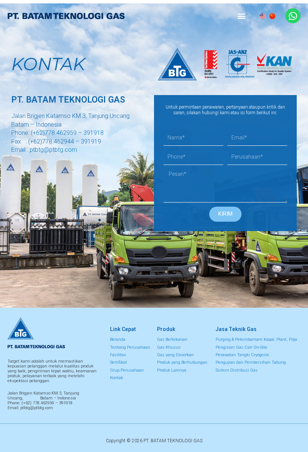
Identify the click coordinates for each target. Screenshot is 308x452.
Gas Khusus (169, 347)
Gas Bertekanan (172, 339)
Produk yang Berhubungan (182, 362)
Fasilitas (118, 354)
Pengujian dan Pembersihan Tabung (251, 362)
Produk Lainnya (171, 370)
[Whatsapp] (292, 15)
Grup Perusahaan (127, 370)
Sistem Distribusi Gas (237, 370)
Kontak (116, 377)
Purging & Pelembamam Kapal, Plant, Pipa (256, 339)
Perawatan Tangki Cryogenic (242, 354)
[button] (242, 16)
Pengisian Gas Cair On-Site (241, 347)
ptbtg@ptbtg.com (53, 149)
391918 (93, 132)
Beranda (117, 339)
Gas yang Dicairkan (175, 354)
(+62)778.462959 (54, 132)
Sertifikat (118, 362)
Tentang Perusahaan (130, 347)
